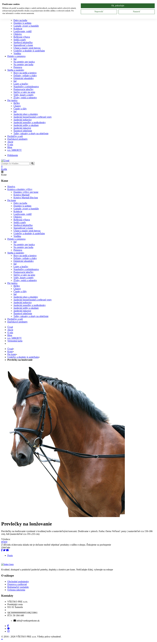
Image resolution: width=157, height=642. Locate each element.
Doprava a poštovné (17, 584)
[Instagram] (8, 631)
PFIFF (4, 542)
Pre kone (11, 200)
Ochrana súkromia (16, 589)
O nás (10, 144)
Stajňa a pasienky (15, 70)
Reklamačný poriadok (18, 587)
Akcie (10, 141)
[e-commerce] (5, 160)
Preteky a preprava (16, 56)
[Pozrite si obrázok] (63, 516)
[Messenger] (8, 628)
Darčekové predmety (17, 139)
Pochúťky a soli (15, 136)
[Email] (7, 550)
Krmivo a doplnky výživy (19, 189)
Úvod (10, 348)
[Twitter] (4, 550)
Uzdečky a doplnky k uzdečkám (23, 357)
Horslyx (11, 186)
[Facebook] (1, 550)
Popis (10, 555)
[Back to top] (2, 639)
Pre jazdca (12, 100)
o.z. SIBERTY (14, 150)
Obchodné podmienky (18, 581)
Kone (10, 351)
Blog (9, 147)
